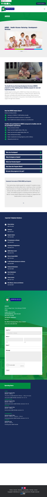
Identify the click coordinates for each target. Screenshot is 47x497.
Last (25, 342)
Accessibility (26, 489)
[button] (21, 51)
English (4, 0)
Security (15, 489)
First (7, 342)
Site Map (31, 489)
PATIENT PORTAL (41, 3)
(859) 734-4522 (11, 312)
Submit (7, 370)
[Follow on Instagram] (25, 488)
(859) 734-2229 (17, 314)
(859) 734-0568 (10, 315)
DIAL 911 (7, 319)
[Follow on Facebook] (22, 488)
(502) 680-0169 (13, 323)
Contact (35, 489)
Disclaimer (20, 489)
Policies (11, 489)
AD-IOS (23, 494)
